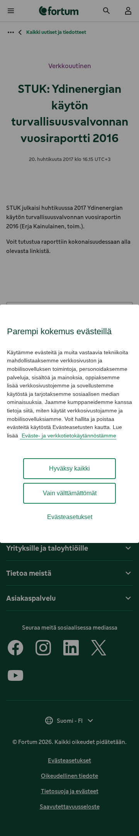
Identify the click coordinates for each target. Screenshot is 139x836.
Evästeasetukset (69, 517)
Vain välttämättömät (70, 493)
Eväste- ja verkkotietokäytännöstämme (68, 435)
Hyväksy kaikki (69, 468)
